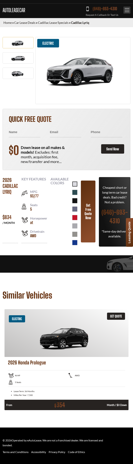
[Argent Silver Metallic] (74, 225)
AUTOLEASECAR (14, 10)
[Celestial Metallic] (74, 209)
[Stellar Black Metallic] (74, 200)
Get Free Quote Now (88, 211)
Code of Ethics (76, 452)
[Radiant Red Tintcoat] (74, 217)
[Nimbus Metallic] (74, 234)
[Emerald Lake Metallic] (74, 192)
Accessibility (38, 452)
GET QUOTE (116, 316)
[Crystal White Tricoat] (74, 184)
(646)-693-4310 (105, 8)
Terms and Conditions (16, 452)
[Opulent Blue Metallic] (74, 242)
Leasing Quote (129, 232)
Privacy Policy (57, 452)
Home (7, 23)
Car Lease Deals (25, 23)
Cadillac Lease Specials (53, 23)
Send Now (112, 149)
